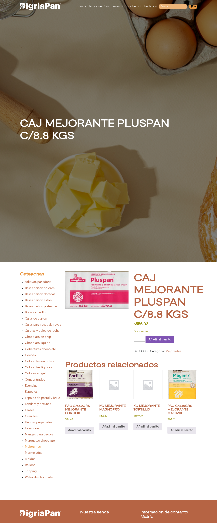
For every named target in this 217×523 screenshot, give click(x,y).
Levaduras (32, 428)
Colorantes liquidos (39, 367)
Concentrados (35, 379)
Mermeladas (33, 452)
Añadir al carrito (160, 339)
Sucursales (112, 6)
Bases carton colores (39, 288)
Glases (29, 410)
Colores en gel (35, 373)
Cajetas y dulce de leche (42, 330)
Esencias (31, 385)
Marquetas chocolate (40, 440)
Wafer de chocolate (39, 477)
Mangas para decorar (40, 434)
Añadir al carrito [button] (79, 430)
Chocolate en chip (38, 336)
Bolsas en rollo (35, 312)
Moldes (30, 459)
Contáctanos (147, 6)
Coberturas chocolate (40, 349)
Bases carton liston (38, 300)
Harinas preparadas (38, 422)
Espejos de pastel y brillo (42, 398)
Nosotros (95, 6)
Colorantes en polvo (39, 361)
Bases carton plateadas (41, 306)
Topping (31, 471)
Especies (31, 391)
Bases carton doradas (40, 294)
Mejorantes (33, 446)
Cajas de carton (36, 318)
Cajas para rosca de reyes (43, 324)
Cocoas (30, 355)
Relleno (30, 465)
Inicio (83, 6)
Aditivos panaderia (38, 282)
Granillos (31, 416)
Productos (129, 6)
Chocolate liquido (37, 343)
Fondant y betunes (38, 404)
